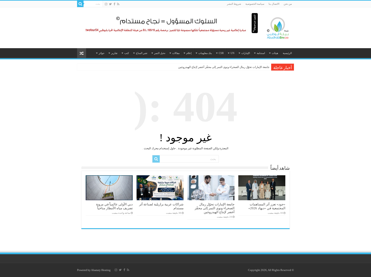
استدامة (261, 53)
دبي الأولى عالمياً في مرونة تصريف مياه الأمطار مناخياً (114, 206)
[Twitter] (110, 4)
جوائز (101, 53)
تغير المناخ (141, 53)
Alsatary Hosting (101, 270)
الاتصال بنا (274, 3)
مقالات (175, 53)
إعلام (189, 53)
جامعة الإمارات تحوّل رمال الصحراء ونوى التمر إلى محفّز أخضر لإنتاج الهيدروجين (223, 67)
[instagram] (106, 4)
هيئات (275, 53)
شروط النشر (234, 3)
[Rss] (118, 4)
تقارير (114, 53)
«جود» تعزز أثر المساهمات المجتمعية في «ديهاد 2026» (266, 206)
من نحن (288, 3)
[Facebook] (114, 4)
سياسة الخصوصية (254, 3)
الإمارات (245, 53)
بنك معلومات (205, 53)
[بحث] (80, 4)
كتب (126, 53)
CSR (221, 53)
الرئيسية (287, 53)
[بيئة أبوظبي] (278, 27)
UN (232, 53)
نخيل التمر (159, 53)
